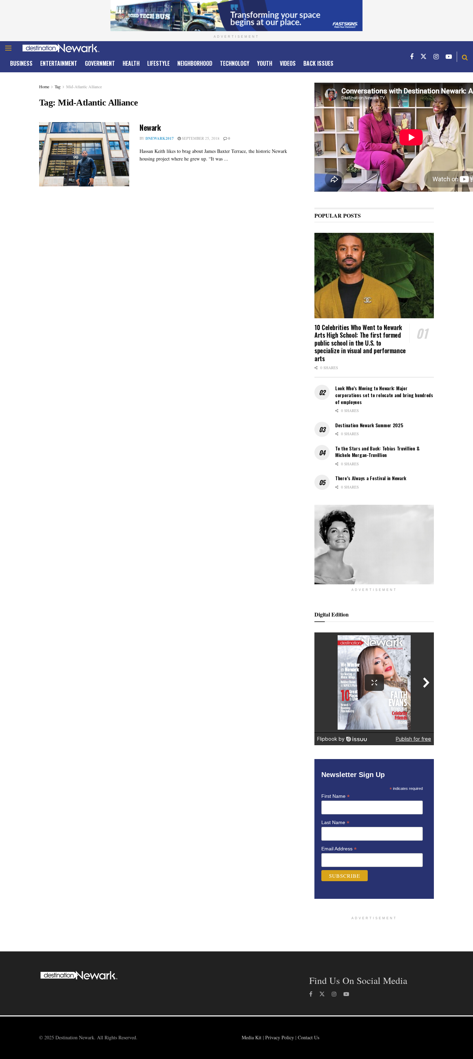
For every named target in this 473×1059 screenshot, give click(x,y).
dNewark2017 (159, 138)
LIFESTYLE (158, 63)
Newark (150, 127)
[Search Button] (465, 56)
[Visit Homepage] (61, 48)
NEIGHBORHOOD (194, 63)
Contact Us (308, 1037)
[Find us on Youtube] (449, 57)
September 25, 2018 (200, 138)
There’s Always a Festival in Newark (370, 478)
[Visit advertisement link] (236, 15)
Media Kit (251, 1037)
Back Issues (318, 63)
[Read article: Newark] (84, 154)
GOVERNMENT (100, 63)
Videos (288, 63)
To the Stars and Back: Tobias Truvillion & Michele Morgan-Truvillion (377, 452)
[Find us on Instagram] (436, 57)
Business (21, 63)
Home (44, 86)
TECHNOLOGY (234, 63)
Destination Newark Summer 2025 (369, 425)
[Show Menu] (8, 48)
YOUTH (264, 63)
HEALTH (131, 63)
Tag (58, 86)
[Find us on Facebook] (411, 57)
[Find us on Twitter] (423, 57)
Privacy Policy (279, 1037)
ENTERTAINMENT (58, 63)
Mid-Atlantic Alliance (84, 86)
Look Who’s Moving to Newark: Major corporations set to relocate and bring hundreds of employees (384, 394)
